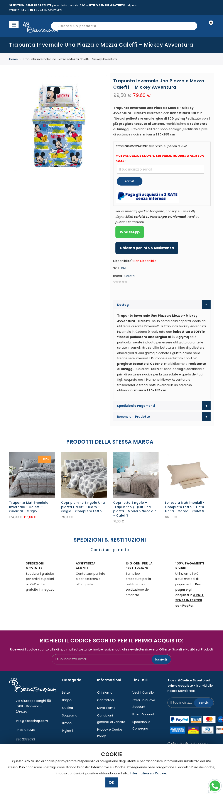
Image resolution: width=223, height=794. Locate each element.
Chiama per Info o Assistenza (147, 247)
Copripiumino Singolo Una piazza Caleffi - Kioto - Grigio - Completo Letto (83, 507)
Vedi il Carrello (143, 692)
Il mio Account (143, 714)
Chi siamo (104, 692)
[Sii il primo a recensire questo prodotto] (162, 282)
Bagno (67, 700)
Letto (66, 692)
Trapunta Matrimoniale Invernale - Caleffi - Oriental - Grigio (28, 507)
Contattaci (105, 700)
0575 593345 (25, 730)
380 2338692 (25, 739)
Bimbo (67, 723)
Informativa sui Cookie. (148, 773)
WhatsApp (130, 232)
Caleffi (129, 276)
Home (13, 59)
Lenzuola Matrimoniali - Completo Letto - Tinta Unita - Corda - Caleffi (185, 507)
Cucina (67, 708)
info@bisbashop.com (32, 721)
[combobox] (124, 26)
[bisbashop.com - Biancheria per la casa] (28, 27)
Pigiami (67, 730)
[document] (111, 769)
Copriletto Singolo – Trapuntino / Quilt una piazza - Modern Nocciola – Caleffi (135, 509)
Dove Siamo (106, 708)
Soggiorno (69, 715)
